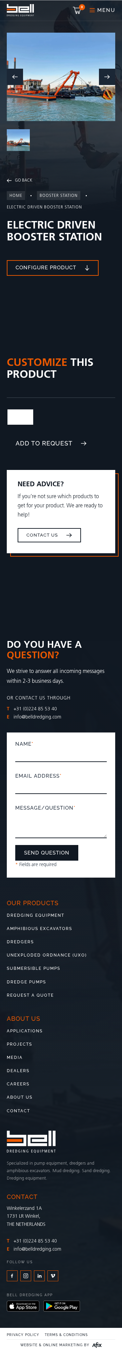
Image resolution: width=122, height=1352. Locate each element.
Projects (19, 1044)
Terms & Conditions (66, 1335)
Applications (25, 1031)
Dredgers (20, 942)
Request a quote (30, 995)
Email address (38, 776)
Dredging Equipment (35, 915)
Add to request (44, 443)
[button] (77, 10)
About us (20, 1097)
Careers (18, 1084)
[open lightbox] (61, 77)
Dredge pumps (26, 982)
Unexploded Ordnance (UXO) (47, 955)
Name (24, 744)
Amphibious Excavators (39, 928)
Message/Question (45, 808)
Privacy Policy (23, 1335)
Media (15, 1057)
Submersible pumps (33, 968)
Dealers (18, 1070)
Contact (18, 1111)
